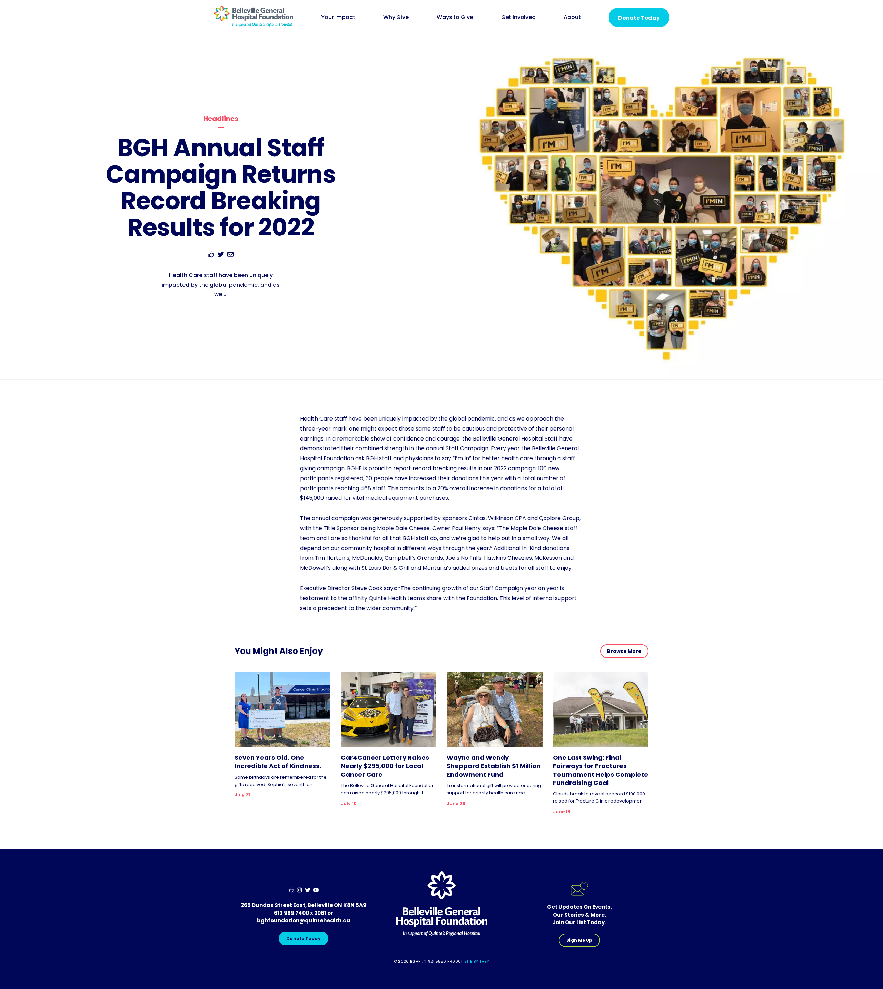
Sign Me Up (579, 940)
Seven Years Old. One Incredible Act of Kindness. (278, 762)
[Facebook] (211, 256)
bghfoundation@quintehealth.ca (303, 920)
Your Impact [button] (338, 17)
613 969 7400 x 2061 (300, 913)
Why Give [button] (396, 17)
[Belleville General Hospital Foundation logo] (253, 25)
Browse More (624, 651)
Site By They (476, 961)
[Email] (230, 256)
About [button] (572, 17)
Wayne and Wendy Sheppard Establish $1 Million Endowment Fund (493, 766)
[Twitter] (221, 256)
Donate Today (639, 18)
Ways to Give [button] (455, 17)
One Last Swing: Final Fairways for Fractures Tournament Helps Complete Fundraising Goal (600, 770)
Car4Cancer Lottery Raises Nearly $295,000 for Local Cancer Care (385, 766)
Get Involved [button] (518, 17)
